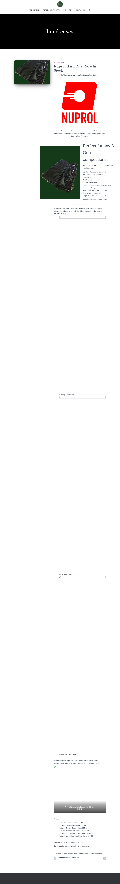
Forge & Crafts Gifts (51, 10)
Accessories (59, 62)
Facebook (7, 879)
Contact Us (80, 10)
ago (75, 857)
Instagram (11, 879)
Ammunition (67, 10)
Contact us (58, 846)
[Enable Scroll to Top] (115, 879)
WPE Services (34, 10)
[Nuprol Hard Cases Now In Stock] (32, 72)
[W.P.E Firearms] (60, 4)
